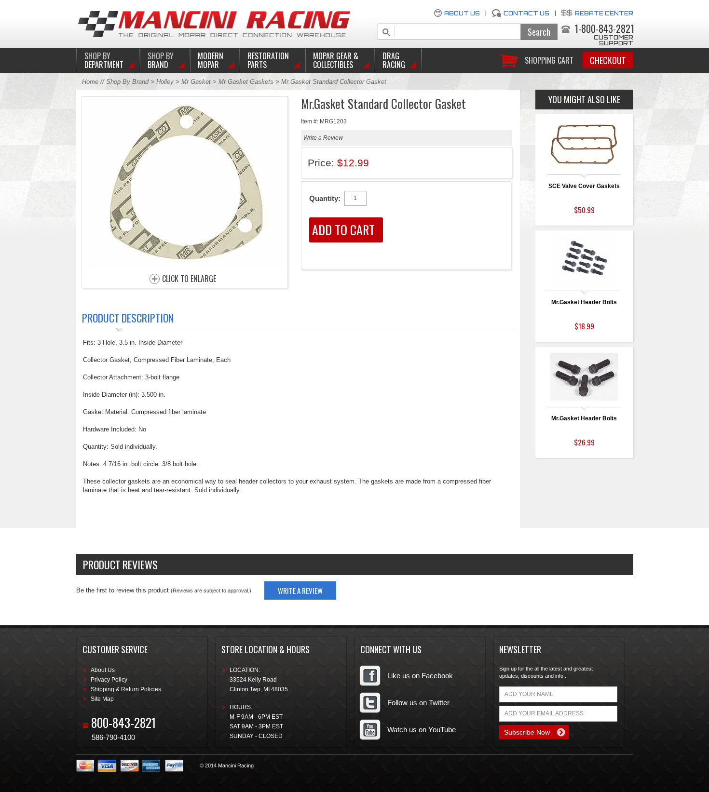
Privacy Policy (109, 679)
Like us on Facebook (420, 675)
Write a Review (323, 137)
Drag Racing (393, 60)
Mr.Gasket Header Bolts (584, 302)
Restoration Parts (268, 60)
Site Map (102, 699)
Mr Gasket (196, 81)
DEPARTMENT (103, 60)
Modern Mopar (210, 60)
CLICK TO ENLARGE (189, 279)
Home (90, 81)
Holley (165, 81)
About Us (462, 13)
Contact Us (526, 13)
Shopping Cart (549, 59)
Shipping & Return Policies (126, 689)
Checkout (608, 60)
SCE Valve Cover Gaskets (584, 186)
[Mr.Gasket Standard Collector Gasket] (185, 265)
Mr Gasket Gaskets (245, 81)
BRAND (161, 60)
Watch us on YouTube (421, 729)
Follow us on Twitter (418, 702)
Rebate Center (604, 13)
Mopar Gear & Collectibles (335, 60)
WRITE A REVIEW (300, 590)
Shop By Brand (127, 81)
